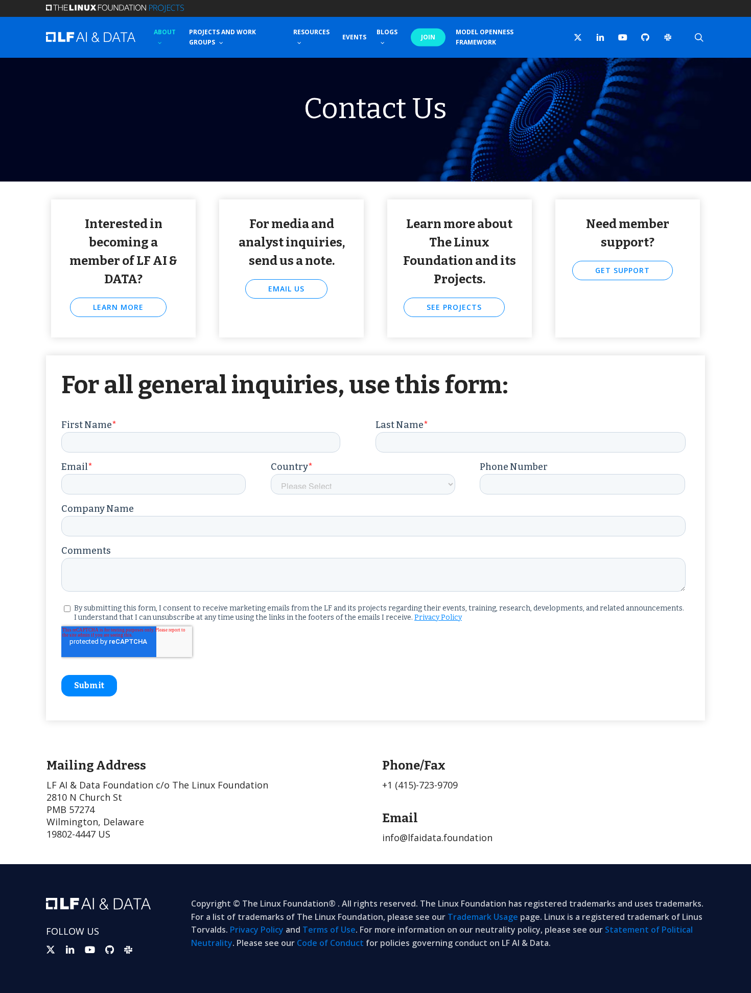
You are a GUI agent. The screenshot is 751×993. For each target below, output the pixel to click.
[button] (118, 307)
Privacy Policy (257, 929)
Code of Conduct (330, 943)
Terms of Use (329, 929)
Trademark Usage (483, 916)
